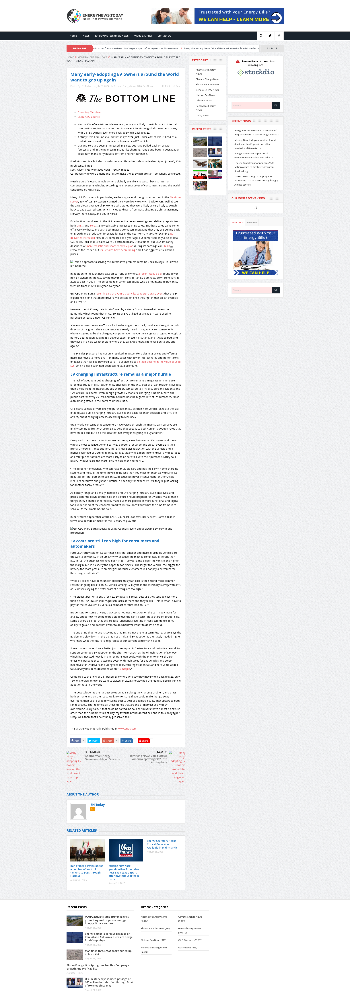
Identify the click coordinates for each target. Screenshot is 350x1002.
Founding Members (90, 112)
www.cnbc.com (127, 728)
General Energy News (125, 86)
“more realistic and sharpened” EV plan (109, 246)
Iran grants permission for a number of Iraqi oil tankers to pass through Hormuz (86, 871)
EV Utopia (124, 668)
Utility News (202, 115)
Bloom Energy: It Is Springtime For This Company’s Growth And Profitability (98, 967)
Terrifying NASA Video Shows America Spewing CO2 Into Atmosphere (148, 759)
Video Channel (143, 35)
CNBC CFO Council (89, 116)
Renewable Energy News (154, 947)
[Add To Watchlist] (82, 226)
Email (179, 86)
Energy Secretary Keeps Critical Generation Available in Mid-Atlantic (177, 48)
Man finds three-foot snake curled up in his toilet (108, 952)
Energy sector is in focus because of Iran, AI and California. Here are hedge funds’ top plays (109, 937)
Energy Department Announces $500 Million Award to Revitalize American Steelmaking (254, 167)
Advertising (237, 222)
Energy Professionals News (112, 35)
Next (160, 752)
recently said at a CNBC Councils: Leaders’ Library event (130, 293)
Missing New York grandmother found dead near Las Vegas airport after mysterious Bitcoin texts (124, 872)
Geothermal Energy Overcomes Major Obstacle (102, 757)
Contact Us (164, 35)
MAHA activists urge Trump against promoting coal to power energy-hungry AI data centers (256, 180)
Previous (94, 752)
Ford (93, 225)
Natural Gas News (205, 95)
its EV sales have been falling (117, 250)
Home (73, 35)
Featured (252, 222)
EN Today (86, 86)
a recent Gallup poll (150, 273)
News (86, 35)
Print (167, 86)
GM (79, 225)
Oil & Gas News (145, 86)
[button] (126, 266)
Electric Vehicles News (207, 84)
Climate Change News (207, 79)
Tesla (167, 246)
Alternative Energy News (154, 916)
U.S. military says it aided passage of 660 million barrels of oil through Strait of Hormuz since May (109, 982)
